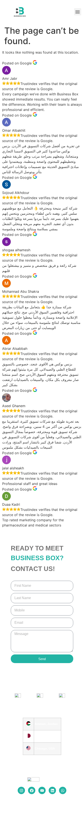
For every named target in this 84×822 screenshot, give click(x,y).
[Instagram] (21, 790)
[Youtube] (42, 790)
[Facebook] (31, 790)
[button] (77, 11)
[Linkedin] (52, 790)
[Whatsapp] (62, 790)
